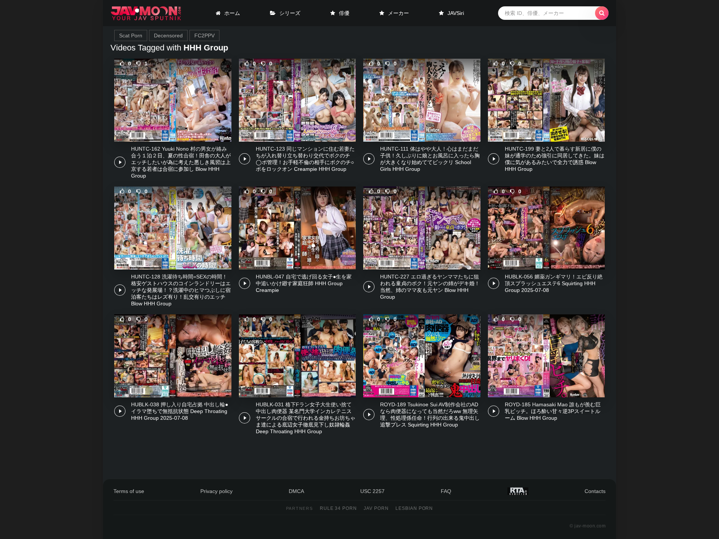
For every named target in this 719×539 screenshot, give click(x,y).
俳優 (344, 13)
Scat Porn (130, 35)
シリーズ (289, 13)
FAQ (446, 491)
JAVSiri (456, 13)
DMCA (296, 491)
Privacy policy (216, 491)
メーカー (398, 13)
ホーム (232, 13)
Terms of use (128, 491)
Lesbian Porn (414, 508)
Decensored (168, 35)
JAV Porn (376, 508)
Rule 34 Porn (338, 508)
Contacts (595, 491)
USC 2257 (372, 491)
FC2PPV (204, 35)
